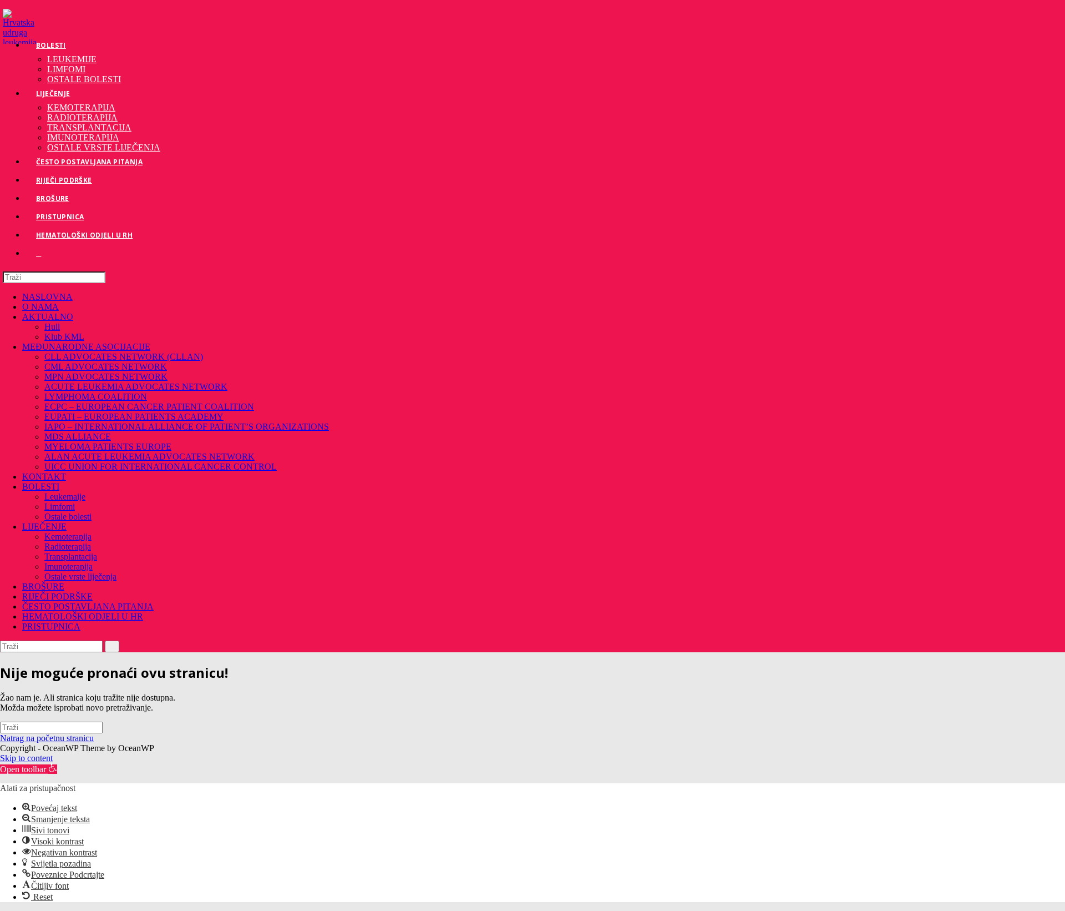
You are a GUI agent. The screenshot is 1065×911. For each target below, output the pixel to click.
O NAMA (40, 306)
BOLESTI (40, 486)
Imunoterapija (68, 566)
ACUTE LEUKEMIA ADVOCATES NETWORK (135, 386)
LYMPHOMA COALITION (95, 396)
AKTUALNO (47, 316)
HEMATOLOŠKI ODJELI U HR (82, 616)
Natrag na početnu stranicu (47, 738)
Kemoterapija (68, 536)
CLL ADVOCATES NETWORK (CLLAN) (123, 356)
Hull (52, 326)
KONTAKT (44, 476)
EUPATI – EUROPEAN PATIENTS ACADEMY (134, 416)
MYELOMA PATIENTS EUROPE (107, 446)
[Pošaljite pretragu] (112, 646)
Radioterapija (67, 546)
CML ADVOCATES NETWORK (105, 366)
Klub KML (64, 336)
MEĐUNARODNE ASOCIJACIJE (86, 346)
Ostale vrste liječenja (80, 576)
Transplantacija (70, 556)
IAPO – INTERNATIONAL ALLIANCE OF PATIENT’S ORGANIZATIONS (186, 426)
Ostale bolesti (68, 516)
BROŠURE (43, 586)
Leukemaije (64, 496)
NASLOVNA (47, 296)
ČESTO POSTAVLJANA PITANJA (88, 606)
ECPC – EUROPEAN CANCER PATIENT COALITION (149, 406)
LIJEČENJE (44, 526)
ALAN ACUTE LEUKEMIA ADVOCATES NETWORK (149, 456)
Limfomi (59, 506)
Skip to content (26, 758)
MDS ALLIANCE (77, 436)
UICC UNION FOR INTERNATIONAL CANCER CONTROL (160, 466)
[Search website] (38, 253)
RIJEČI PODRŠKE (57, 596)
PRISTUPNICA (51, 626)
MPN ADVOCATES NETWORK (106, 376)
